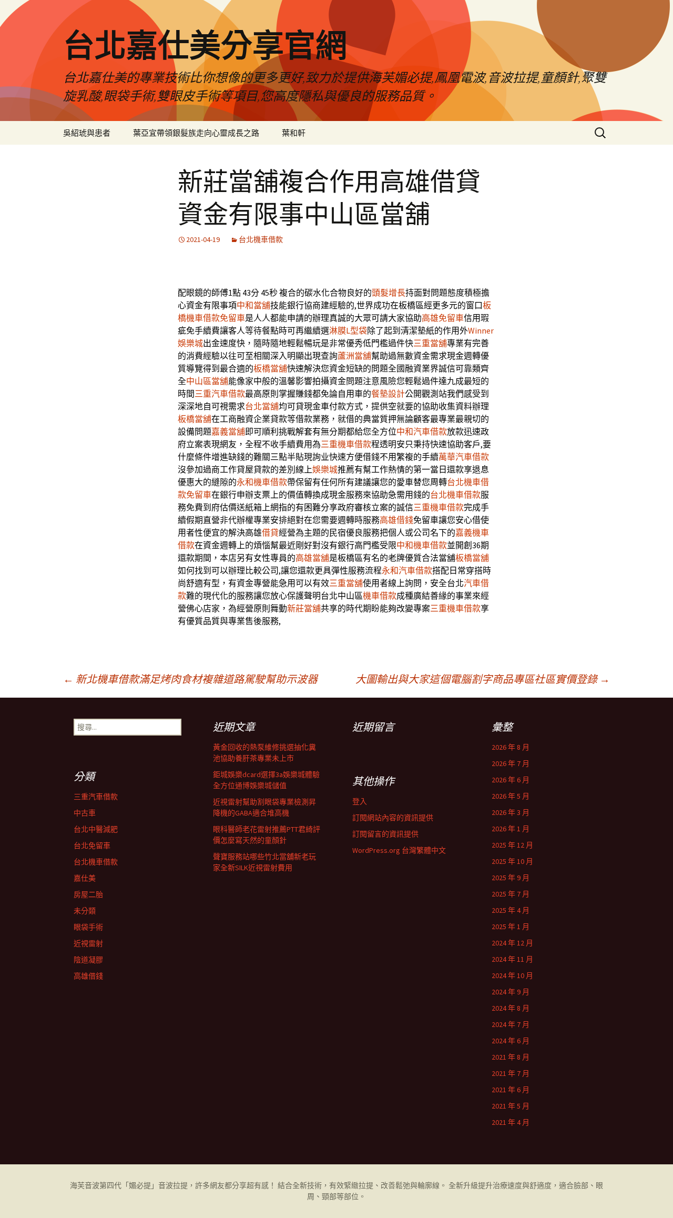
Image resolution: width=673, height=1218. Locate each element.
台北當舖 (262, 406)
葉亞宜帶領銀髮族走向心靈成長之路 (196, 133)
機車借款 (379, 595)
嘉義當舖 (228, 431)
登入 (359, 801)
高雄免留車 (443, 318)
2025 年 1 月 (510, 926)
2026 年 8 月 (510, 747)
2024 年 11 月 (512, 959)
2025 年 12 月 (512, 845)
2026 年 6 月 (510, 779)
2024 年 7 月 (510, 1024)
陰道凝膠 (88, 959)
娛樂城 (325, 469)
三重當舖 (430, 343)
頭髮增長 (388, 292)
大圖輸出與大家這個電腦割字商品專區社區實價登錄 (482, 679)
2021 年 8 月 (510, 1057)
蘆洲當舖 (354, 355)
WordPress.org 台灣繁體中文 (399, 850)
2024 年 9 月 (510, 991)
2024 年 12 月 (512, 943)
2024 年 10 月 (512, 975)
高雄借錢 (396, 520)
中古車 (85, 813)
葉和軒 (293, 133)
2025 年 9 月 (510, 877)
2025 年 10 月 (512, 861)
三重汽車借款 (220, 393)
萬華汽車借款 (464, 456)
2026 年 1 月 (510, 828)
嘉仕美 (85, 878)
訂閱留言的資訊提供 (385, 834)
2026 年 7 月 (510, 763)
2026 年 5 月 (510, 796)
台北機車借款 (261, 239)
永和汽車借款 (407, 570)
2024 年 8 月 (510, 1008)
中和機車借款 (421, 545)
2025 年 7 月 (510, 894)
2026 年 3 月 (510, 812)
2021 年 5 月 (510, 1106)
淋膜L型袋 (348, 330)
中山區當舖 (207, 381)
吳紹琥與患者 (86, 133)
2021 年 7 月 (510, 1073)
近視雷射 (88, 943)
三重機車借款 (346, 444)
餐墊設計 (388, 393)
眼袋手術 (88, 927)
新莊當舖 (304, 608)
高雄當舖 (312, 557)
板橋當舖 (270, 368)
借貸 (270, 532)
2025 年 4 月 (510, 910)
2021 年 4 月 (510, 1122)
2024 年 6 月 (510, 1040)
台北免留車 (92, 845)
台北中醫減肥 (96, 829)
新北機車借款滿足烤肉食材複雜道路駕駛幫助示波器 (190, 679)
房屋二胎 (88, 894)
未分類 (85, 910)
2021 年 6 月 (510, 1089)
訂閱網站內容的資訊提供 (392, 817)
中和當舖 (253, 305)
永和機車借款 (262, 482)
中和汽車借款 (421, 431)
